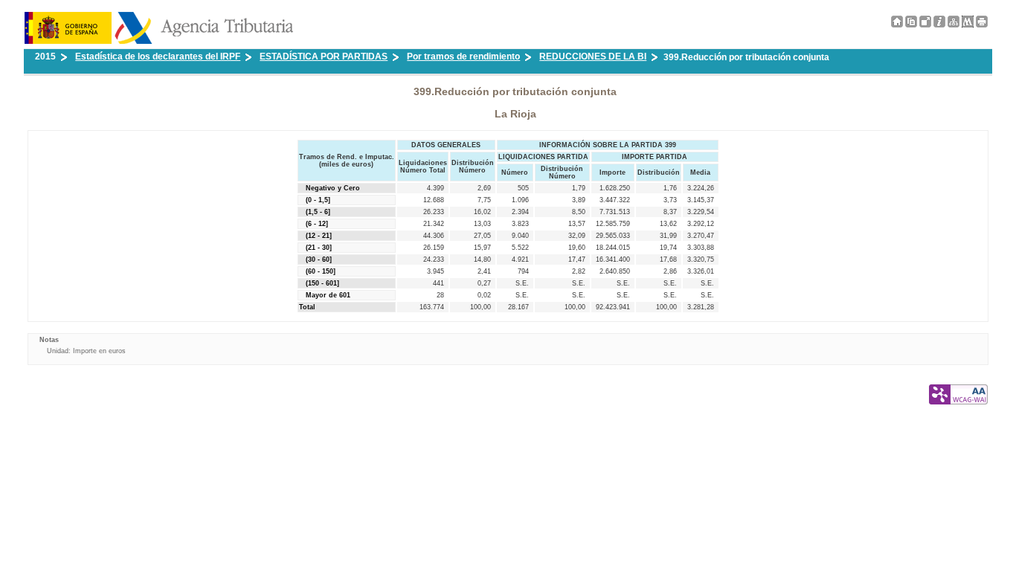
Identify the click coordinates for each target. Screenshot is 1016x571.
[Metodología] (939, 24)
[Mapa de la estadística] (953, 24)
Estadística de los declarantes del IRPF (157, 56)
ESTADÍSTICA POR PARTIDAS (324, 56)
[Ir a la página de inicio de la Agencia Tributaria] (159, 41)
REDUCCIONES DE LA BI (592, 56)
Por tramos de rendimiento (463, 56)
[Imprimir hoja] (982, 22)
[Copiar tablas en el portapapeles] (911, 24)
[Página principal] (897, 24)
